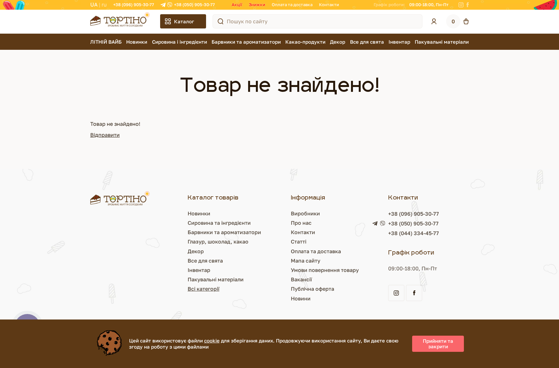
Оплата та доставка (292, 4)
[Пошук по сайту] (221, 21)
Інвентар (399, 42)
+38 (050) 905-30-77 (194, 4)
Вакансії (301, 279)
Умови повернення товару (325, 270)
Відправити (105, 135)
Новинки (136, 42)
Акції (237, 4)
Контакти (329, 4)
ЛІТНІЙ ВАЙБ (106, 42)
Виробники (305, 213)
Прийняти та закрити (438, 343)
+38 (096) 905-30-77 (133, 4)
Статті (298, 241)
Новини (301, 298)
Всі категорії (203, 289)
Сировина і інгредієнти (179, 42)
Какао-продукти (305, 42)
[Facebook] (467, 4)
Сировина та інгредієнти (219, 223)
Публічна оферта (312, 289)
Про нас (301, 223)
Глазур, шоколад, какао (218, 241)
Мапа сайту (305, 260)
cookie (212, 340)
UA (94, 4)
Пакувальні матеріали (442, 42)
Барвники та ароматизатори (246, 42)
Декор (337, 42)
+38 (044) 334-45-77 (413, 233)
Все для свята (367, 42)
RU (104, 4)
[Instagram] (461, 4)
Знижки (257, 4)
